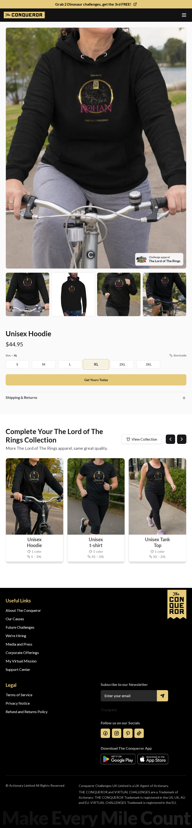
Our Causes (15, 618)
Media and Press (19, 644)
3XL (148, 364)
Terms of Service (19, 694)
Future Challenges (20, 627)
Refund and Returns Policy (27, 711)
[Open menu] (184, 15)
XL (96, 364)
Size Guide (180, 355)
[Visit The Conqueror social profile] (105, 733)
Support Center (18, 669)
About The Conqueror (23, 610)
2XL (122, 364)
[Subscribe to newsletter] (162, 695)
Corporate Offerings (22, 652)
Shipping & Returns (21, 397)
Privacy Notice (18, 703)
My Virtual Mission (21, 661)
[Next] (181, 439)
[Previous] (170, 439)
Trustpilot (109, 709)
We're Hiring (16, 635)
